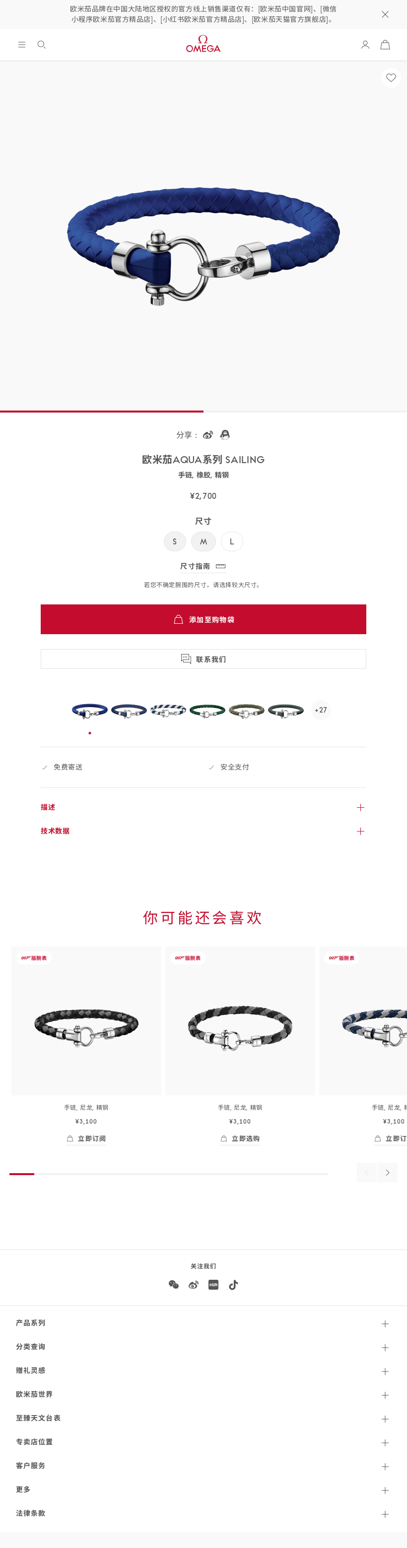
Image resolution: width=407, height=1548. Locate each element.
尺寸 (203, 521)
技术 (55, 831)
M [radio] (203, 541)
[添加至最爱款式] (391, 78)
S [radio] (175, 541)
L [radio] (232, 541)
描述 (48, 807)
